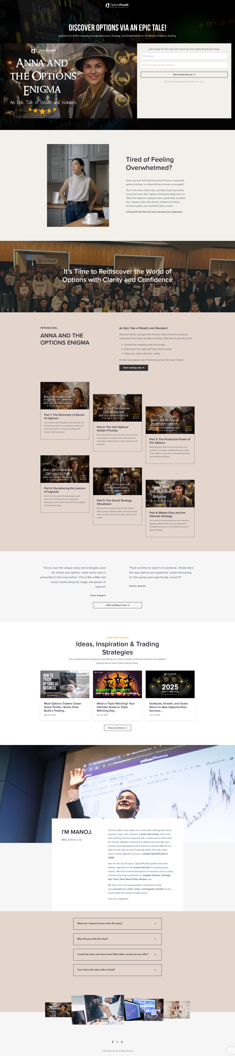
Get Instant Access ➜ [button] (184, 74)
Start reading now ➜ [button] (133, 367)
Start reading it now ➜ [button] (117, 605)
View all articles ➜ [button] (117, 727)
